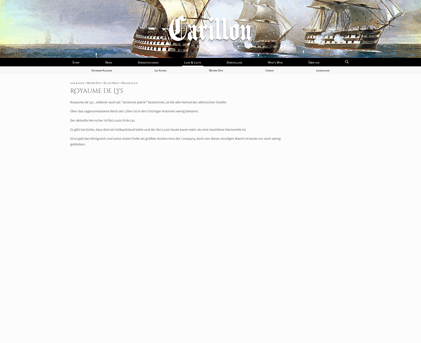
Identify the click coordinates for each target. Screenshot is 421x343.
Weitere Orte (216, 70)
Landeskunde (323, 70)
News (108, 62)
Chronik (270, 70)
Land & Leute (192, 62)
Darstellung (234, 62)
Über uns (313, 62)
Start (76, 62)
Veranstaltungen (148, 62)
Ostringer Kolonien (101, 70)
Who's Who (275, 62)
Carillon (210, 32)
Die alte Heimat (111, 83)
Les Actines (160, 70)
